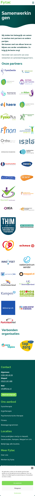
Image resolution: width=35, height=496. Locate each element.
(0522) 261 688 (6, 381)
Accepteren (18, 483)
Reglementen (17, 493)
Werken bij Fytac (7, 459)
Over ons (4, 455)
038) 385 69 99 (7, 375)
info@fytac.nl (6, 389)
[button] (32, 468)
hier (7, 444)
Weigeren (17, 488)
